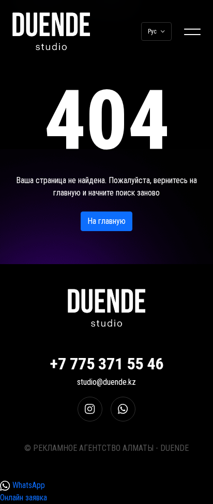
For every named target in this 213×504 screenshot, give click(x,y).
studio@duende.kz (106, 382)
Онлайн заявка (23, 497)
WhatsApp (27, 485)
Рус (152, 31)
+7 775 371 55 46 (106, 363)
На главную (106, 221)
